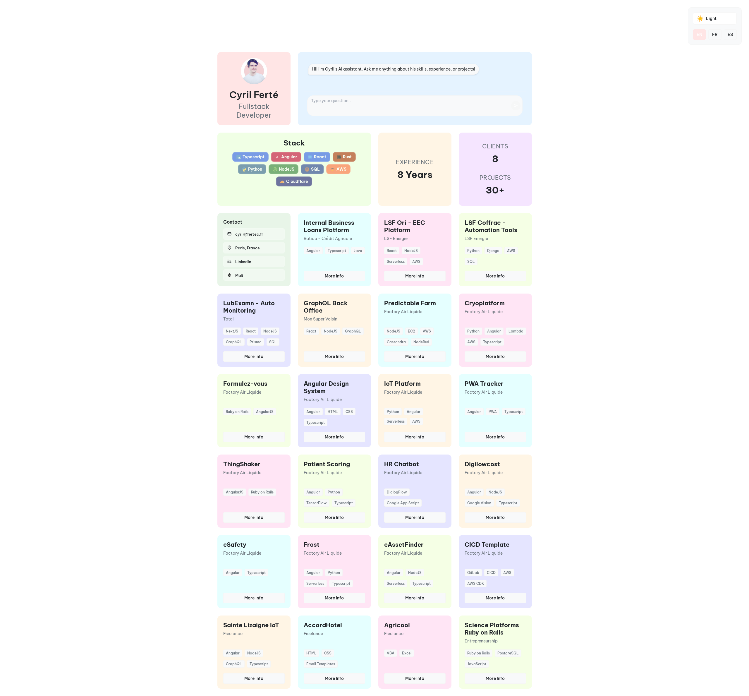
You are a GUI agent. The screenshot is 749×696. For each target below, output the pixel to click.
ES (730, 34)
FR (715, 34)
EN (699, 34)
